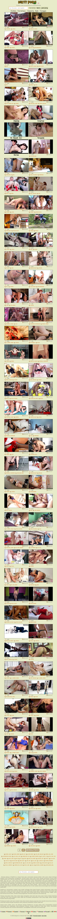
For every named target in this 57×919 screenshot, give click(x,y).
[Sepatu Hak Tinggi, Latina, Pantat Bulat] (16, 600)
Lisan (7, 305)
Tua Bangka (12, 305)
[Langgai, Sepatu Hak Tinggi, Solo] (16, 451)
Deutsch (10, 911)
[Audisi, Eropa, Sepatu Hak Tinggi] (16, 190)
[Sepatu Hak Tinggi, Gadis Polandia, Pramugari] (41, 172)
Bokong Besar (9, 771)
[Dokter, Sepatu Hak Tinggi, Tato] (41, 82)
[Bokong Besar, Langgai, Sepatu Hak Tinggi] (16, 768)
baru (38, 8)
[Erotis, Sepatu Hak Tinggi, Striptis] (41, 638)
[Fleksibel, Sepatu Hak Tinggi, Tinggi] (16, 26)
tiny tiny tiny (52, 856)
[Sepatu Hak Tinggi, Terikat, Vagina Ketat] (41, 209)
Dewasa (31, 696)
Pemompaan (8, 845)
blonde (5, 858)
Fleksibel (8, 28)
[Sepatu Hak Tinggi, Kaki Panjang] (16, 507)
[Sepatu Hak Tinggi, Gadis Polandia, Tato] (41, 526)
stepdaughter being (7, 856)
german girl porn (49, 854)
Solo (16, 323)
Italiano (28, 911)
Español (16, 911)
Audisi (7, 193)
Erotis (31, 640)
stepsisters (44, 862)
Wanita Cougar (33, 66)
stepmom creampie (35, 856)
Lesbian (7, 249)
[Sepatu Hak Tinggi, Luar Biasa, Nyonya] (41, 843)
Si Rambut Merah (9, 342)
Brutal (7, 398)
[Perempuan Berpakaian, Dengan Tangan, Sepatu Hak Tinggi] (41, 321)
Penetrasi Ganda (34, 103)
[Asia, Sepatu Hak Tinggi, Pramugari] (41, 432)
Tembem (31, 230)
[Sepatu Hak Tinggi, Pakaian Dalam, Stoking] (41, 265)
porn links (44, 915)
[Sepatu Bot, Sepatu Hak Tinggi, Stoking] (41, 805)
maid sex (24, 854)
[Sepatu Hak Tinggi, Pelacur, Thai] (16, 265)
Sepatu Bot (32, 808)
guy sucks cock (16, 856)
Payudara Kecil (33, 454)
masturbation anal (18, 862)
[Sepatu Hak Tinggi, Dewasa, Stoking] (41, 787)
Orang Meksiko (43, 103)
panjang (44, 8)
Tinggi (13, 28)
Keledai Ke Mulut (34, 398)
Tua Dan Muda (33, 156)
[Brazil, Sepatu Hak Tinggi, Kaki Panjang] (16, 787)
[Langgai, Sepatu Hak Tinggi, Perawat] (16, 44)
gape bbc (28, 860)
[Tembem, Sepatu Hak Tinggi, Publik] (41, 227)
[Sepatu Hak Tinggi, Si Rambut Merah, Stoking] (16, 339)
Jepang (7, 361)
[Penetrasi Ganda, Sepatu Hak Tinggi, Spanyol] (16, 414)
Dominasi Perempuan (43, 361)
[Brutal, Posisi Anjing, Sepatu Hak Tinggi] (16, 395)
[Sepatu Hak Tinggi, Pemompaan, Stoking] (16, 843)
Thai (12, 267)
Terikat (13, 491)
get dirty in (44, 856)
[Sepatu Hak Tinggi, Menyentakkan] (41, 488)
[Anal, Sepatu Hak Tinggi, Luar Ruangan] (41, 507)
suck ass (51, 862)
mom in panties (8, 862)
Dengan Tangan (45, 323)
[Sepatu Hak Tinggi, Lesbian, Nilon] (16, 712)
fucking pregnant (49, 860)
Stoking (40, 267)
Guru (39, 193)
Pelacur (7, 267)
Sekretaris (8, 174)
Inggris (7, 752)
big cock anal (28, 862)
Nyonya (12, 361)
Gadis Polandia (33, 174)
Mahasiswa (32, 584)
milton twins (15, 860)
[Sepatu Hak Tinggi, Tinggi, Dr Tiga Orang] (16, 582)
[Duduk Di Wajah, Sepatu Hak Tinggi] (41, 26)
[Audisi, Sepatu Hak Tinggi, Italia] (16, 563)
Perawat (13, 47)
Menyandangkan (38, 47)
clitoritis (40, 860)
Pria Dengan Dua (9, 103)
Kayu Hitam (41, 66)
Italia (12, 566)
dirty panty (11, 858)
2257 (31, 915)
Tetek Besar (33, 286)
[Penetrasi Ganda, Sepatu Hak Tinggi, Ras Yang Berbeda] (16, 544)
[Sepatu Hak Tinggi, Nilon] (41, 731)
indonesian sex (25, 856)
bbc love (34, 860)
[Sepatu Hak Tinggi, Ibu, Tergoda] (41, 749)
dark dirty (22, 860)
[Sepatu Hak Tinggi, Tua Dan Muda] (41, 153)
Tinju (7, 733)
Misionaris (32, 342)
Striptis (37, 640)
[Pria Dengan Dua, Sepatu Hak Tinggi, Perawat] (16, 100)
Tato (36, 84)
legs (21, 858)
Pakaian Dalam (33, 267)
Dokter (31, 84)
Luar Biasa (32, 845)
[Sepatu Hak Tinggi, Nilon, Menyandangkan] (41, 44)
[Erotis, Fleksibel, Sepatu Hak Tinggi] (16, 824)
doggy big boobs (32, 858)
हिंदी (52, 911)
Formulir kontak (37, 915)
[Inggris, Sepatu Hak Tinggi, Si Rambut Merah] (16, 749)
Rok (7, 84)
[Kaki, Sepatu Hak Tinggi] (16, 63)
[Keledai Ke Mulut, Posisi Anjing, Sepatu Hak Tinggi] (16, 619)
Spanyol (17, 417)
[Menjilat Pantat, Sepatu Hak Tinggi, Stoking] (16, 638)
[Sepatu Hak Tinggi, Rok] (16, 82)
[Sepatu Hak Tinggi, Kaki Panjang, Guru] (41, 190)
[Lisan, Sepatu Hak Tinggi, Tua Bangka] (16, 302)
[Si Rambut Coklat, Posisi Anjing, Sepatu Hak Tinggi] (16, 526)
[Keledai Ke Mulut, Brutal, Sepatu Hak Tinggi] (41, 395)
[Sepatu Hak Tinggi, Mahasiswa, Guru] (41, 582)
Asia (31, 435)
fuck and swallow (39, 854)
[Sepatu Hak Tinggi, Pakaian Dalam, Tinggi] (41, 414)
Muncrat (13, 808)
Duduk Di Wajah (33, 28)
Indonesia (40, 911)
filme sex (7, 860)
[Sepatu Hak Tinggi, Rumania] (41, 563)
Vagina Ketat (16, 230)
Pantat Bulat (14, 603)
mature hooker (16, 854)
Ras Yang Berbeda (19, 547)
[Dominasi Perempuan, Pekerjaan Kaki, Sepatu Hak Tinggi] (16, 470)
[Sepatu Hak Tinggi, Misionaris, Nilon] (41, 339)
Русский (47, 911)
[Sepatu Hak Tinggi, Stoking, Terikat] (16, 488)
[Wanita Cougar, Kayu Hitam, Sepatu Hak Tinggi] (41, 63)
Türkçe (34, 911)
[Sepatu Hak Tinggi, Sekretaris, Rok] (16, 172)
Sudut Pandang (43, 771)
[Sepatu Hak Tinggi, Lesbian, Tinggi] (16, 246)
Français (22, 911)
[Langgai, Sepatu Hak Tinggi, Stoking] (41, 712)
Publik (36, 230)
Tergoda (35, 752)
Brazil (7, 789)
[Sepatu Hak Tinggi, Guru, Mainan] (41, 246)
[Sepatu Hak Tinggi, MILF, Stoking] (16, 283)
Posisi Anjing (14, 398)
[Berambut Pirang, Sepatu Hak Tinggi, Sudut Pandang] (41, 768)
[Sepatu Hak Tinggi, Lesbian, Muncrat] (16, 805)
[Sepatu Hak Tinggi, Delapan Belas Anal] (16, 693)
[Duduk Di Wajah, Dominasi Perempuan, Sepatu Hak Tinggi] (41, 358)
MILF (7, 286)
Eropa (12, 193)
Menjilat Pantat (9, 640)
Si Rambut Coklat (10, 528)
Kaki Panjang (33, 193)
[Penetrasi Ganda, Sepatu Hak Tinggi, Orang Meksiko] (41, 100)
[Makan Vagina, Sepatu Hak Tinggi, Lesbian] (16, 377)
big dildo (52, 858)
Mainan (35, 249)
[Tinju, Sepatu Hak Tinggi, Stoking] (16, 731)
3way (17, 858)
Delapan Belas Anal (10, 696)
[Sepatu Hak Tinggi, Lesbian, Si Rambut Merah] (16, 675)
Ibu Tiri (39, 547)
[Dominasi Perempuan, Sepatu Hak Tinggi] (16, 432)
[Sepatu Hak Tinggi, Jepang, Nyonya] (16, 358)
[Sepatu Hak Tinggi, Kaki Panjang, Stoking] (41, 377)
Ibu (31, 752)
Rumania (32, 566)
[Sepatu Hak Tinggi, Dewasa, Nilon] (41, 693)
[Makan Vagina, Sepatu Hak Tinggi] (41, 619)
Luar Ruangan (37, 510)
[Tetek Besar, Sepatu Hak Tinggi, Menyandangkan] (41, 283)
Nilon (31, 47)
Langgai (7, 47)
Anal (31, 510)
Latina (7, 603)
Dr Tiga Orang (14, 584)
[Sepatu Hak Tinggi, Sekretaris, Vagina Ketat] (16, 227)
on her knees (30, 854)
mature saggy (8, 854)
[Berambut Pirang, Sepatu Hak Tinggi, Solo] (16, 321)
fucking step (40, 858)
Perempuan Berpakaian (35, 323)
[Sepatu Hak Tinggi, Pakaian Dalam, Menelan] (41, 470)
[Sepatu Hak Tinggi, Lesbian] (41, 302)
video (25, 858)
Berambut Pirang (9, 323)
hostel (46, 858)
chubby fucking (36, 862)
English (3, 911)
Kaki (7, 66)
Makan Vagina (9, 379)
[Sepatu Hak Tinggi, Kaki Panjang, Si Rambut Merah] (41, 675)
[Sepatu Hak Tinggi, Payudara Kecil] (41, 451)
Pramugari (41, 174)
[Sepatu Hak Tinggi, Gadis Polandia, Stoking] (41, 824)
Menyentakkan (33, 491)
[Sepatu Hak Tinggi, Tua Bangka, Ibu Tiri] (41, 544)
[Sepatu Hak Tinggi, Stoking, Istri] (16, 209)
